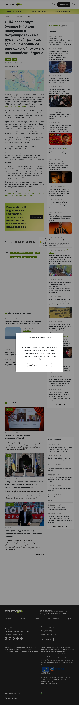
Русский (47, 365)
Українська (33, 365)
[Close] (58, 337)
